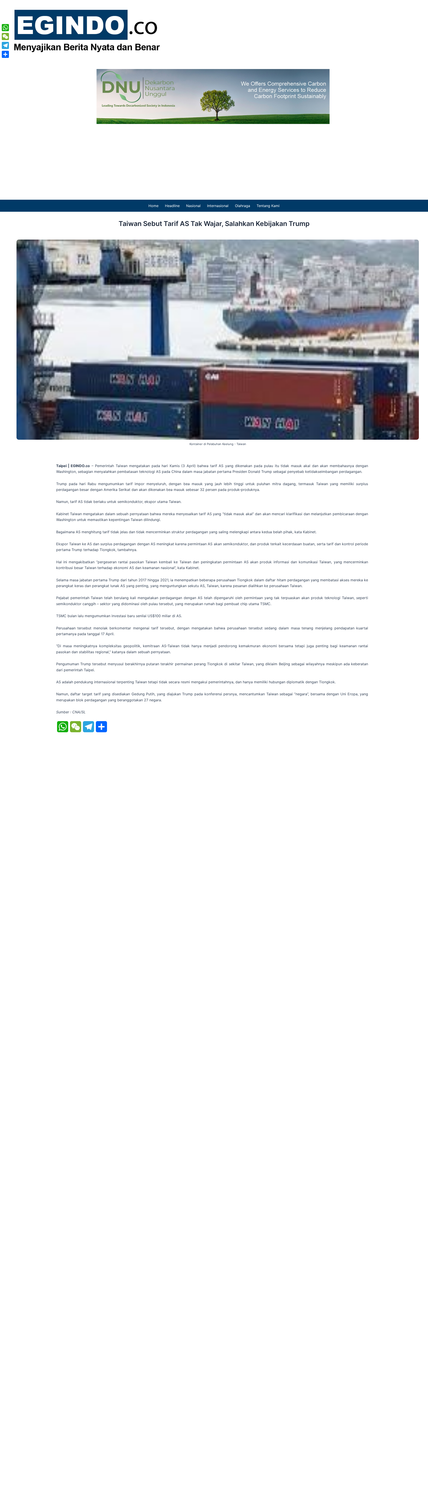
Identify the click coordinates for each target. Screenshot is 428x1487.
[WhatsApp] (5, 27)
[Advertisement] (214, 157)
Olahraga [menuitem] (242, 205)
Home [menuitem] (153, 205)
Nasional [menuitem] (193, 205)
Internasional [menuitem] (217, 205)
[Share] (5, 54)
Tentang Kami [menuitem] (268, 205)
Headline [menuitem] (172, 205)
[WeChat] (5, 36)
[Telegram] (5, 45)
